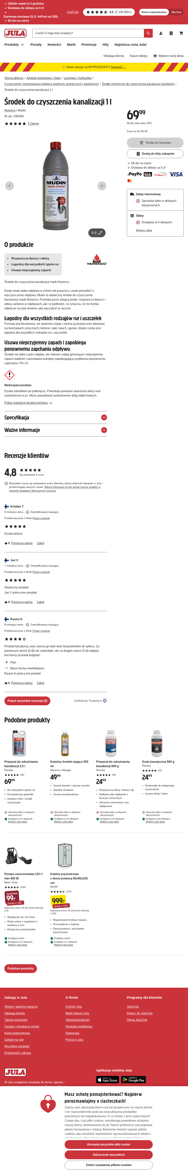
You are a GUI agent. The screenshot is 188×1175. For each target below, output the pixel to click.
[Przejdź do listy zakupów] (171, 33)
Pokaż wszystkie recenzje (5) (27, 700)
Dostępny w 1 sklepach (65, 943)
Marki (71, 44)
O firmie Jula (74, 1006)
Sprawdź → (118, 67)
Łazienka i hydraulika (78, 78)
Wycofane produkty (16, 1046)
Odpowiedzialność (78, 1019)
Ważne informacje (22, 430)
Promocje (89, 44)
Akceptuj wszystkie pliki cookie (108, 1144)
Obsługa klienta (114, 55)
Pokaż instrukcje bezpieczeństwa (26, 402)
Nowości (54, 44)
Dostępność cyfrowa (17, 1052)
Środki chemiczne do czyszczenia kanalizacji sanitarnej (138, 84)
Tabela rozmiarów (16, 1019)
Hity (105, 44)
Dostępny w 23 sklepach (20, 943)
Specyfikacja (16, 417)
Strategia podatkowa (79, 1026)
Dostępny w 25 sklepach (20, 820)
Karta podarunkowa (17, 1033)
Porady (36, 44)
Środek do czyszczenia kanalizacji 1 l (28, 89)
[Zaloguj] (160, 33)
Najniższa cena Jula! (131, 44)
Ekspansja (72, 1033)
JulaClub (73, 12)
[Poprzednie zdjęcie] (9, 185)
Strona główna (13, 78)
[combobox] (92, 33)
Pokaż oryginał (41, 518)
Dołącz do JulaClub (140, 1013)
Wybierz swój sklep (171, 55)
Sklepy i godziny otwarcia (21, 1006)
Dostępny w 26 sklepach (112, 820)
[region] (94, 1130)
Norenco (10, 110)
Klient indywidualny (154, 12)
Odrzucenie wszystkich (109, 1154)
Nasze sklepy (138, 55)
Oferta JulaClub (137, 1019)
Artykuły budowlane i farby (43, 78)
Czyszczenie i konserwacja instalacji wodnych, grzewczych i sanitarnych (51, 84)
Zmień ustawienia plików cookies (109, 1165)
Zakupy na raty (14, 1039)
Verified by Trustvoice (88, 700)
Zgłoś (40, 543)
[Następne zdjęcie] (101, 185)
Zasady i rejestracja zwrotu (21, 1026)
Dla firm (176, 12)
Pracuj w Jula (74, 1039)
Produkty (11, 44)
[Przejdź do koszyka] (181, 33)
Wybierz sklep (144, 230)
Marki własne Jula (77, 1013)
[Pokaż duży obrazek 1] (55, 186)
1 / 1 (94, 232)
